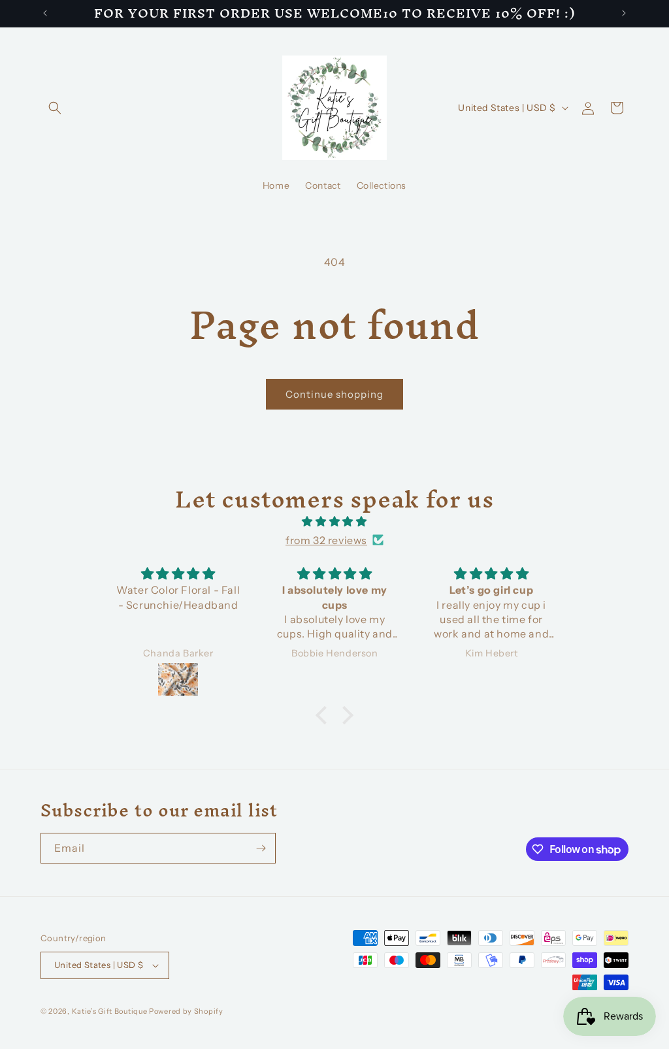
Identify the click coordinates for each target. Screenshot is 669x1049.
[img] (334, 521)
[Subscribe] (260, 848)
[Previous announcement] (45, 13)
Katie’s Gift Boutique (110, 1011)
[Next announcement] (624, 13)
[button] (55, 107)
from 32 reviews (326, 540)
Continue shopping (334, 394)
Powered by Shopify (186, 1011)
